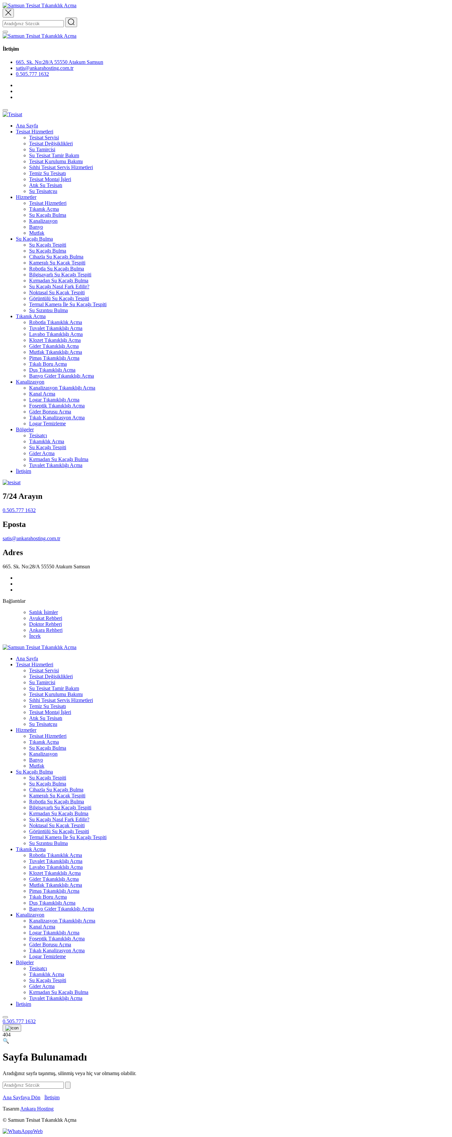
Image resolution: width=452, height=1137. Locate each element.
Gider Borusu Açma (50, 411)
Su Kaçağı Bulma (47, 215)
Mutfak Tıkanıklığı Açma (55, 352)
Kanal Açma (42, 394)
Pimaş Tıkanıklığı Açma (54, 358)
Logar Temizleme (47, 423)
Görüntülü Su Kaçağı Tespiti (59, 298)
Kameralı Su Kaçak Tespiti (57, 262)
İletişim (23, 471)
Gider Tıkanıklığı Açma (54, 346)
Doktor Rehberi (45, 624)
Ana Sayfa (27, 125)
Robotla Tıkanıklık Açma (55, 322)
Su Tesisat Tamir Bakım (54, 155)
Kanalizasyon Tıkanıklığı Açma (62, 388)
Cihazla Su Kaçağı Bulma (56, 257)
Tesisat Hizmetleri (34, 131)
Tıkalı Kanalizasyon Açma (57, 417)
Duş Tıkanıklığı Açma (52, 370)
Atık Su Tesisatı (45, 185)
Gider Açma (42, 453)
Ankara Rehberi (46, 630)
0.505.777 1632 (32, 74)
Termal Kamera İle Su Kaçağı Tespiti (68, 304)
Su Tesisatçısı (43, 191)
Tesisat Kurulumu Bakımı (56, 161)
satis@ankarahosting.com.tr (31, 538)
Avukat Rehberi (45, 618)
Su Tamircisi (42, 149)
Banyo (36, 227)
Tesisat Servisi (44, 137)
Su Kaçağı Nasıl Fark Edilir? (59, 286)
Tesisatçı (38, 435)
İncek (35, 636)
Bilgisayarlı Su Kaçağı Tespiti (60, 274)
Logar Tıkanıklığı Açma (54, 400)
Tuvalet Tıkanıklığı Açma (55, 328)
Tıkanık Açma (44, 209)
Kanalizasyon (43, 221)
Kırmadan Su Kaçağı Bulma (58, 280)
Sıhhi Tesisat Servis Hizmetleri (61, 167)
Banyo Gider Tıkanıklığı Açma (61, 376)
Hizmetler (26, 197)
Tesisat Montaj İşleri (50, 179)
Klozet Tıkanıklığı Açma (55, 340)
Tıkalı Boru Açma (48, 364)
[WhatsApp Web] (23, 1131)
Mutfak (36, 233)
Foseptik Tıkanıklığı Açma (57, 405)
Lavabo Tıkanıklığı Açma (56, 334)
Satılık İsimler (43, 612)
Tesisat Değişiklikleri (51, 143)
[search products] (5, 1017)
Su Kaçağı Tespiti (47, 245)
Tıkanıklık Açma (46, 441)
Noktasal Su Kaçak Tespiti (57, 292)
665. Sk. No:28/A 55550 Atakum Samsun (59, 62)
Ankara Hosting (37, 1109)
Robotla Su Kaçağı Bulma (56, 268)
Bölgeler (25, 429)
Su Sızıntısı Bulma (48, 310)
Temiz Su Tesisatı (47, 173)
